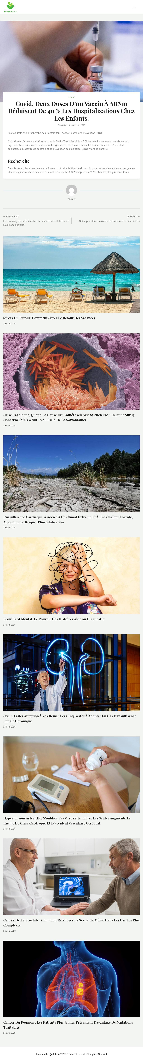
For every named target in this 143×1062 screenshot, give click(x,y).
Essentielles (73, 1054)
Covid (71, 98)
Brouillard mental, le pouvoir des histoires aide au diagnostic (53, 619)
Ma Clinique (89, 1054)
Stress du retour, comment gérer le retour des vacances (49, 318)
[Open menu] (135, 7)
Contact (102, 1054)
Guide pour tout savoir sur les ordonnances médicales (109, 219)
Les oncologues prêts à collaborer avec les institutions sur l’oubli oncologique (36, 220)
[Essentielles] (10, 7)
